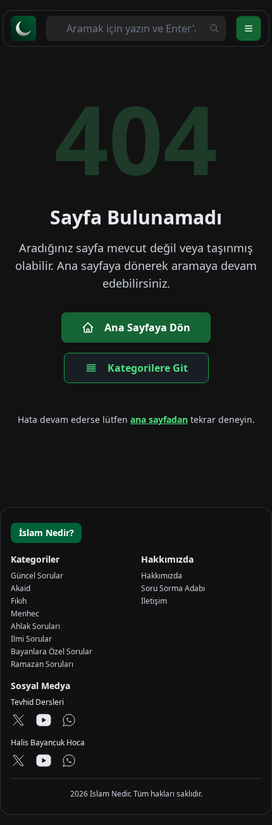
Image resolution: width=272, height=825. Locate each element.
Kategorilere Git (148, 368)
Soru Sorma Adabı (173, 588)
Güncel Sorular (37, 575)
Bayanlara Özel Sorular (51, 651)
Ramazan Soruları (42, 664)
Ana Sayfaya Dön (147, 327)
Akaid (20, 588)
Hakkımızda (161, 575)
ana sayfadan (159, 419)
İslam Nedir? (46, 533)
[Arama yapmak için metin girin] (214, 28)
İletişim (154, 601)
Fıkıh (19, 601)
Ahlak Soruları (35, 626)
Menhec (25, 613)
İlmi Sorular (31, 638)
